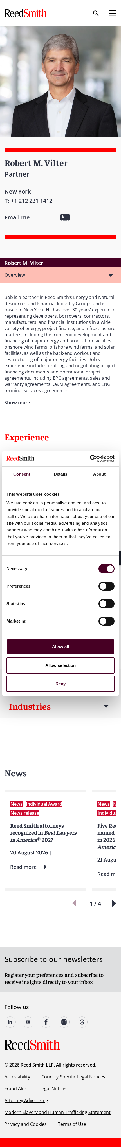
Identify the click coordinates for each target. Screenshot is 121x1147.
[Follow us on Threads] (82, 1022)
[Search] (96, 13)
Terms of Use (72, 1124)
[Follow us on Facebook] (46, 1022)
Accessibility (17, 1077)
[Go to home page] (26, 13)
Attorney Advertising (26, 1100)
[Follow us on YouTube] (28, 1022)
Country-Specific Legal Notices (73, 1077)
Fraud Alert (16, 1089)
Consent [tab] (21, 474)
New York (18, 191)
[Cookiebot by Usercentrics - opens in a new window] (90, 458)
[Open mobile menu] (112, 13)
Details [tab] (61, 474)
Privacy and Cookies (26, 1124)
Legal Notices (53, 1089)
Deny (60, 683)
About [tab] (99, 474)
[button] (114, 903)
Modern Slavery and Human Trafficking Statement (58, 1112)
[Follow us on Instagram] (64, 1022)
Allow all (60, 646)
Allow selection (60, 665)
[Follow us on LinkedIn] (10, 1022)
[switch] (106, 586)
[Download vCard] (65, 217)
